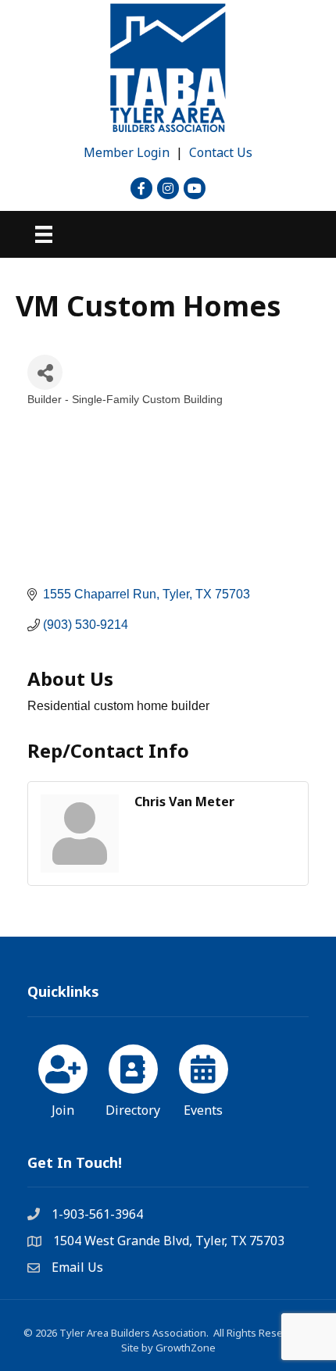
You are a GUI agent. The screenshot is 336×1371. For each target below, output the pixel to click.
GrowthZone (185, 1348)
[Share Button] (45, 372)
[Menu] (44, 234)
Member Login (127, 152)
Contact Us (220, 152)
